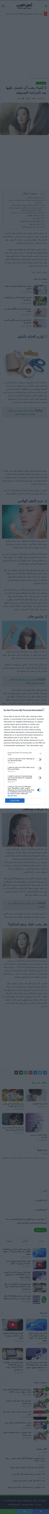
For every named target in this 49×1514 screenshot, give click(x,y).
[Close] (44, 710)
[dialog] (24, 757)
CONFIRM (14, 801)
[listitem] (24, 753)
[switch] (39, 759)
